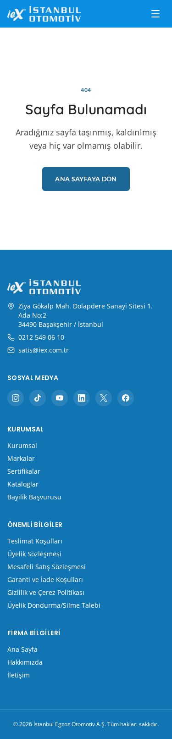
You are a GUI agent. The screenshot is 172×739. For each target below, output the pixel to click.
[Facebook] (125, 398)
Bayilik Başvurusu (34, 497)
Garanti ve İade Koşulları (45, 579)
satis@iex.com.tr (43, 350)
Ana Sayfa (22, 649)
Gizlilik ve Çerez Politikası (45, 592)
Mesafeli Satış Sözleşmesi (46, 566)
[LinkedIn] (81, 398)
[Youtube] (59, 398)
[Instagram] (15, 398)
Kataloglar (23, 484)
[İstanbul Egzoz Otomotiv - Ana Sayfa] (44, 13)
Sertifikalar (23, 471)
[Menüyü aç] (155, 14)
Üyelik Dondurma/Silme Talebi (53, 605)
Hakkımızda (25, 662)
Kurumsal (22, 445)
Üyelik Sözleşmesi (34, 553)
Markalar (21, 458)
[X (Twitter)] (103, 398)
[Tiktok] (37, 398)
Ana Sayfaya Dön (86, 179)
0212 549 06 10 (41, 337)
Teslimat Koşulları (34, 541)
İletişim (18, 675)
